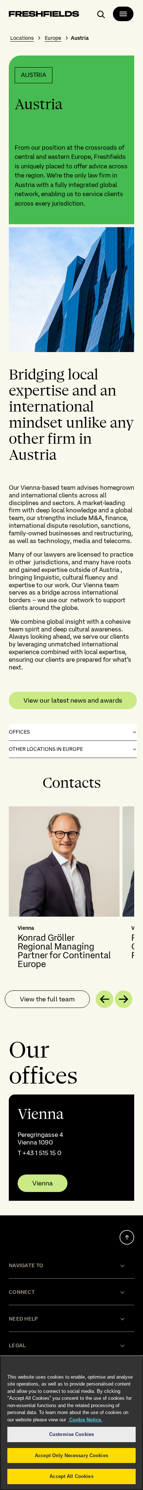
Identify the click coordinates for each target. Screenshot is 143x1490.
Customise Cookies (71, 1434)
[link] (71, 1147)
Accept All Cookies (71, 1476)
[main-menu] (123, 14)
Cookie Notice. (85, 1419)
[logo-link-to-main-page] (44, 15)
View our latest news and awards (72, 700)
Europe (53, 38)
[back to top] (127, 1237)
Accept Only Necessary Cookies (71, 1455)
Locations (22, 38)
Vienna (42, 1183)
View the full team (47, 999)
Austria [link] (80, 38)
